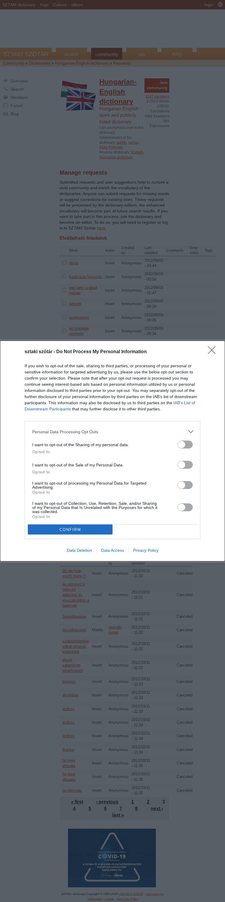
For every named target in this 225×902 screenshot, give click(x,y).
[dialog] (112, 451)
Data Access (112, 550)
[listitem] (112, 432)
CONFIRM (70, 529)
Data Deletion (79, 550)
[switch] (185, 445)
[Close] (213, 352)
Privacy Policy (145, 550)
